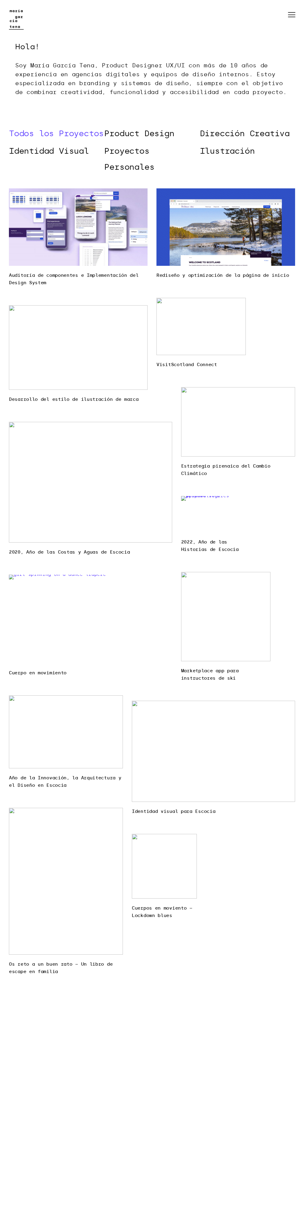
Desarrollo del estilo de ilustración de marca (74, 399)
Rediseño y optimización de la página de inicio (222, 275)
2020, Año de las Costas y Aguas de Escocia (69, 552)
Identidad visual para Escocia (173, 811)
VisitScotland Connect (186, 364)
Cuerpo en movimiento (37, 673)
